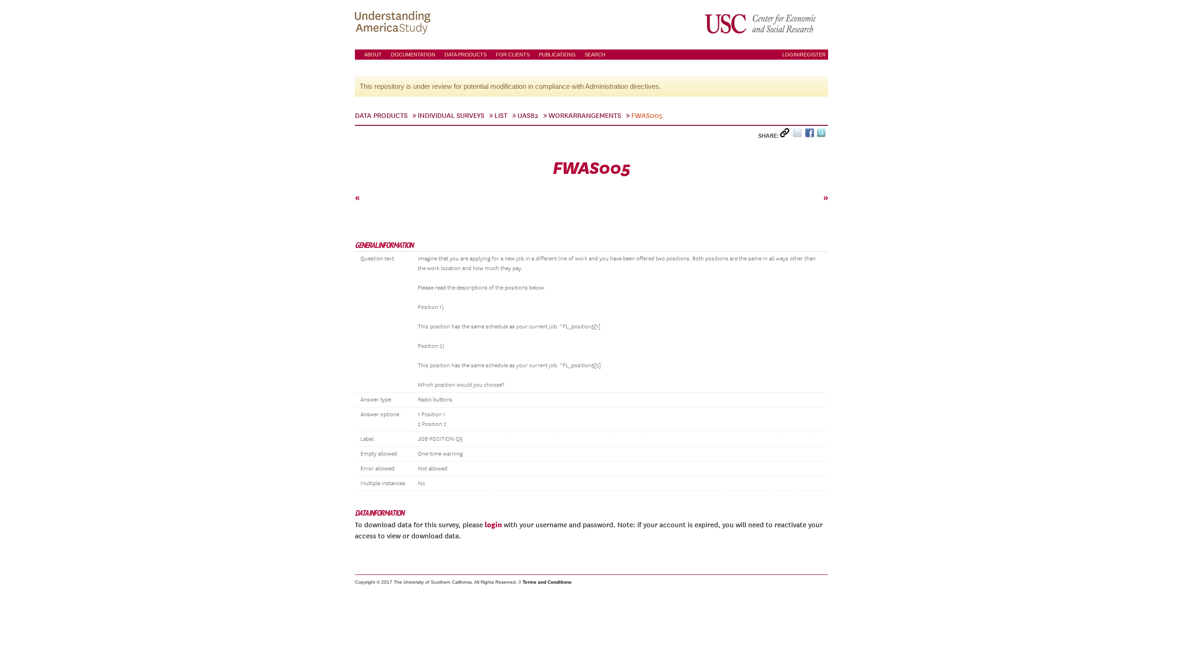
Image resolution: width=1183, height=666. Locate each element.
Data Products (466, 54)
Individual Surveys (451, 115)
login (493, 524)
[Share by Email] (799, 134)
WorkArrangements (585, 115)
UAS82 (528, 115)
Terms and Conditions (547, 582)
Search (595, 54)
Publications (557, 54)
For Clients (513, 54)
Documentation (413, 54)
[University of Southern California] (761, 23)
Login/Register (804, 54)
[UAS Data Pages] (394, 23)
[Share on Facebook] (811, 134)
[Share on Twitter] (822, 134)
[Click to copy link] (786, 134)
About (373, 54)
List (500, 115)
